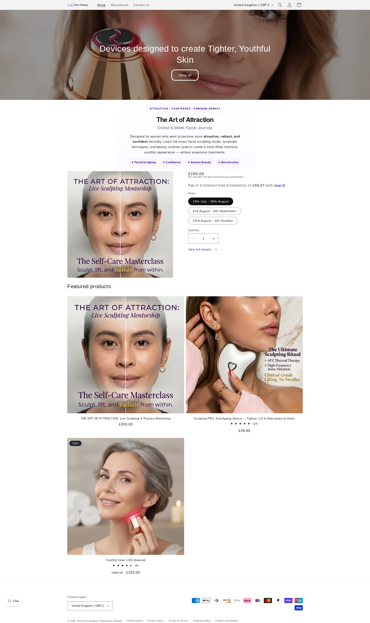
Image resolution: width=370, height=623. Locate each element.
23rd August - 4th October (213, 220)
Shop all (185, 75)
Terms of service (178, 620)
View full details (200, 249)
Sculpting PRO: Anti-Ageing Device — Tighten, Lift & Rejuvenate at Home (244, 418)
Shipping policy (202, 620)
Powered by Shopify (111, 621)
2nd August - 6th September (214, 211)
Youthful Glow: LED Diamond (125, 560)
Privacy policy (156, 620)
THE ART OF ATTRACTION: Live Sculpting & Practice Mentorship (126, 418)
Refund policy (135, 620)
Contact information (226, 620)
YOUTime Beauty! (87, 621)
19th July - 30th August (211, 201)
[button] (280, 5)
